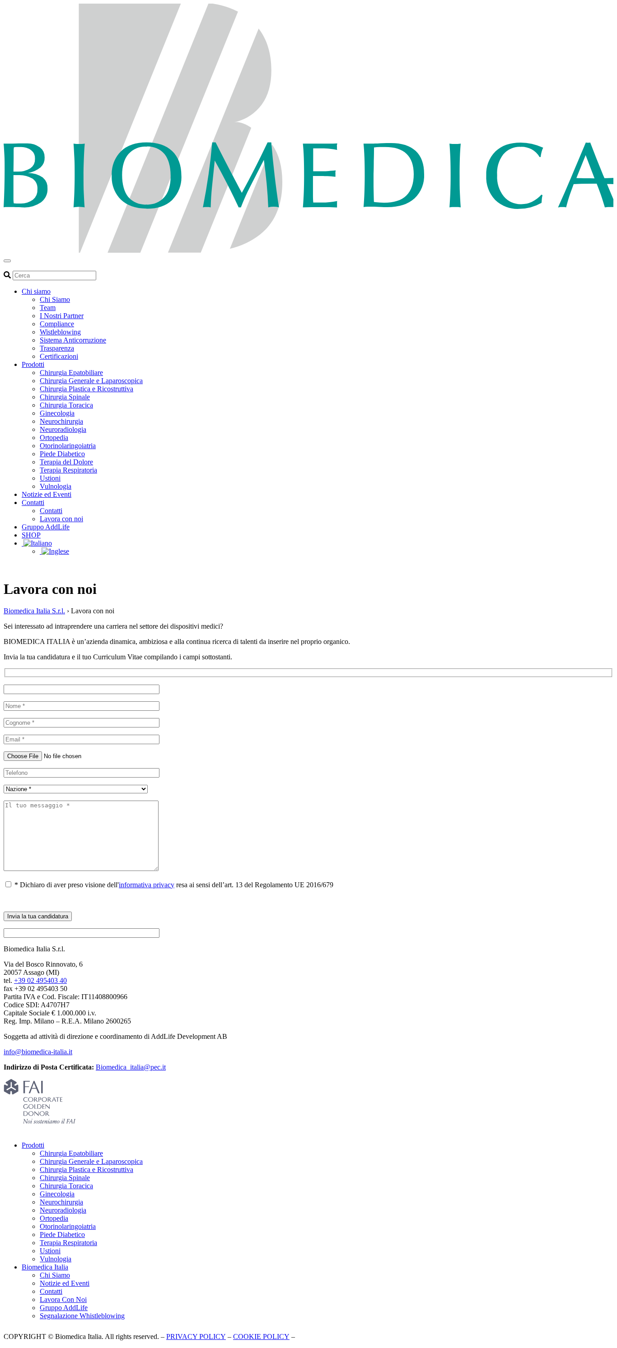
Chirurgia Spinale (65, 397)
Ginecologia (57, 413)
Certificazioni (59, 356)
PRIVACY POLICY (196, 1336)
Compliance (57, 324)
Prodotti (33, 364)
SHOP (31, 535)
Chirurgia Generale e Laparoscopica (91, 380)
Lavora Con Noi (63, 1299)
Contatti (33, 502)
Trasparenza (57, 348)
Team (48, 307)
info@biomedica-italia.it (38, 1052)
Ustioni (50, 478)
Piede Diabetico (62, 454)
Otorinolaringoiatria (68, 445)
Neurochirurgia (61, 421)
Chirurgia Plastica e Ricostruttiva (86, 389)
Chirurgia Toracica (66, 405)
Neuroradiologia (63, 429)
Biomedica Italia (45, 1267)
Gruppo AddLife (46, 527)
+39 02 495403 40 (40, 980)
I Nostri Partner (62, 316)
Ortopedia (54, 437)
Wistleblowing (60, 332)
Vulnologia (55, 486)
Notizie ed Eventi (46, 494)
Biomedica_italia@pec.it (131, 1067)
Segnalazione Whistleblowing (82, 1316)
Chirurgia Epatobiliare (71, 372)
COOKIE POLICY (261, 1336)
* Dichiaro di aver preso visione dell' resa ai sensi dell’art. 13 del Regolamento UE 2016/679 (173, 885)
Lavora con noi (61, 519)
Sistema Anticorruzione (73, 340)
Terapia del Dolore (66, 462)
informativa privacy (146, 885)
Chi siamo (36, 291)
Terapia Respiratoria (68, 470)
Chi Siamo (55, 299)
